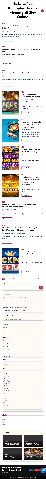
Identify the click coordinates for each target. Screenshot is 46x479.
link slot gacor (6, 375)
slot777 (4, 387)
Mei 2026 (5, 331)
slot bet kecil (6, 376)
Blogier (26, 477)
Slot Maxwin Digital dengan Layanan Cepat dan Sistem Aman (17, 297)
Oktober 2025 (6, 340)
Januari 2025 (6, 353)
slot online (5, 388)
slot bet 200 (5, 380)
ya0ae (5, 31)
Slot (3, 23)
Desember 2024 (6, 356)
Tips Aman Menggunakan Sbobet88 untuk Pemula (14, 310)
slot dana (5, 373)
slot (4, 403)
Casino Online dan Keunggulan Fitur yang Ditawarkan (31, 97)
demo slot (5, 402)
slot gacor (5, 397)
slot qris (5, 385)
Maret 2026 (5, 334)
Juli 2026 (5, 327)
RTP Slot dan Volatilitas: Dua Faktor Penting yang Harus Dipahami (32, 152)
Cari (4, 283)
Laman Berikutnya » (39, 278)
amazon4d (5, 400)
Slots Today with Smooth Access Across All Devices (22, 73)
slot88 (4, 392)
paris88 (4, 398)
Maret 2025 (5, 346)
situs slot (5, 395)
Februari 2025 (6, 349)
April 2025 (5, 343)
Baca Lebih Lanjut (7, 40)
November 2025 (6, 337)
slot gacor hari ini (7, 383)
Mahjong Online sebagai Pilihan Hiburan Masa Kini (14, 301)
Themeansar (32, 477)
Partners (7, 408)
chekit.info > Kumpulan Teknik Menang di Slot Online (11, 470)
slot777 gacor (6, 393)
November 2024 (6, 359)
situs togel (4, 421)
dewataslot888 (6, 381)
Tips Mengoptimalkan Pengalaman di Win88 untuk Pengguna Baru (30, 179)
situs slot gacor (5, 417)
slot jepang (5, 405)
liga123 (4, 378)
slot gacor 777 (6, 390)
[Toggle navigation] (3, 10)
